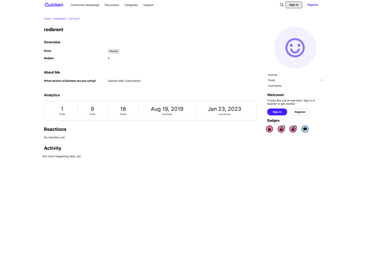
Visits (92, 114)
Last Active (224, 114)
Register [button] (300, 111)
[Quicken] (54, 5)
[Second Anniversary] (281, 129)
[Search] (281, 4)
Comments (275, 85)
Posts (62, 114)
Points (123, 114)
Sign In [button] (277, 111)
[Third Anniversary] (293, 129)
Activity (273, 74)
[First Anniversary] (269, 129)
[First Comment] (305, 129)
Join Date (167, 114)
